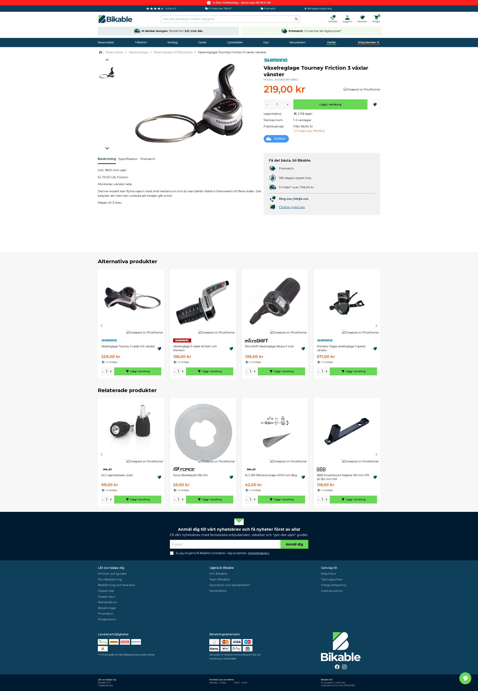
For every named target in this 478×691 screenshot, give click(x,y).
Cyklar (202, 42)
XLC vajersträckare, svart (117, 475)
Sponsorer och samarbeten (229, 585)
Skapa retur (107, 596)
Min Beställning (110, 579)
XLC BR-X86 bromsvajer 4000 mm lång (271, 475)
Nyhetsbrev (217, 591)
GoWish (279, 138)
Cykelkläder (235, 42)
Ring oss (285, 199)
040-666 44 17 (104, 682)
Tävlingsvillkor (332, 579)
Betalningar (107, 608)
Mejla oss (301, 199)
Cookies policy (331, 591)
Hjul (266, 42)
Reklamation (107, 602)
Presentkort (107, 619)
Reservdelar (106, 42)
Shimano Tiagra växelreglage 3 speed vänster (341, 348)
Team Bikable (219, 579)
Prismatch (147, 159)
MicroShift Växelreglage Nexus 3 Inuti (269, 346)
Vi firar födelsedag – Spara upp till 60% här (242, 2)
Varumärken (297, 42)
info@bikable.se (105, 685)
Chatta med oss (292, 207)
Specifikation (128, 159)
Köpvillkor (328, 573)
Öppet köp (106, 591)
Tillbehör (141, 42)
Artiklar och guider (112, 573)
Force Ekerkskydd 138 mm (190, 475)
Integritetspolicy (333, 585)
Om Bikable (218, 573)
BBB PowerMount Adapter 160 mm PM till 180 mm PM (343, 477)
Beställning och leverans (116, 585)
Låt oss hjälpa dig (111, 568)
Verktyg (172, 42)
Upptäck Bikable (221, 568)
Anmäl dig (294, 544)
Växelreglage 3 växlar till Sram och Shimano (195, 348)
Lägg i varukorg (330, 104)
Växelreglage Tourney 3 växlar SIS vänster (128, 346)
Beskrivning (107, 159)
